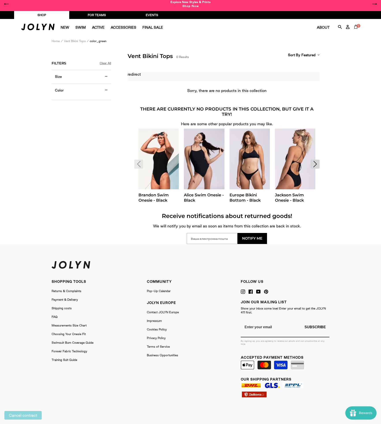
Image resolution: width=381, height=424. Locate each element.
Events (152, 15)
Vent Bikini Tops (75, 41)
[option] (190, 4)
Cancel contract (23, 415)
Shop (41, 15)
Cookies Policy (157, 329)
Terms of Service (158, 346)
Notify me (252, 238)
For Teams (97, 15)
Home (56, 41)
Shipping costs (62, 308)
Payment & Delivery (65, 299)
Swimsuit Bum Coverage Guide (72, 342)
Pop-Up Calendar (159, 291)
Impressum (154, 320)
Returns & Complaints (66, 291)
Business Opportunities (162, 355)
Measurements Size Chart (69, 325)
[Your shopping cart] (357, 31)
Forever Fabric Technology (69, 351)
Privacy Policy (156, 338)
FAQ (55, 316)
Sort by (294, 55)
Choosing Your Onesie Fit (69, 334)
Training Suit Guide (64, 359)
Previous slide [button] (6, 4)
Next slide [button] (374, 4)
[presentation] (138, 164)
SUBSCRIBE (315, 327)
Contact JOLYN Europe (163, 312)
